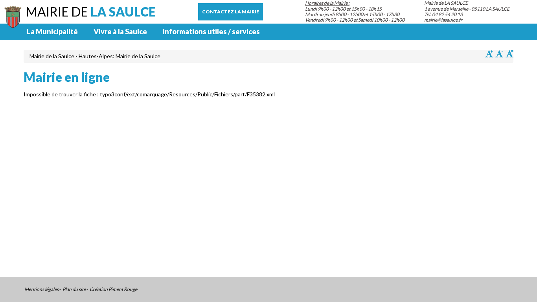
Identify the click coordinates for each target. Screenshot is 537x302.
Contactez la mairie (230, 12)
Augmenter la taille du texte (489, 54)
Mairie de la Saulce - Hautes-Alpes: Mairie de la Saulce (94, 56)
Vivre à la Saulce (120, 31)
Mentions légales (41, 289)
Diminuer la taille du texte (499, 54)
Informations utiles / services (211, 31)
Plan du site (74, 289)
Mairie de (91, 11)
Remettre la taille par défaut (509, 54)
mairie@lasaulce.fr (443, 20)
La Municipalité (52, 31)
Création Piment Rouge (113, 289)
